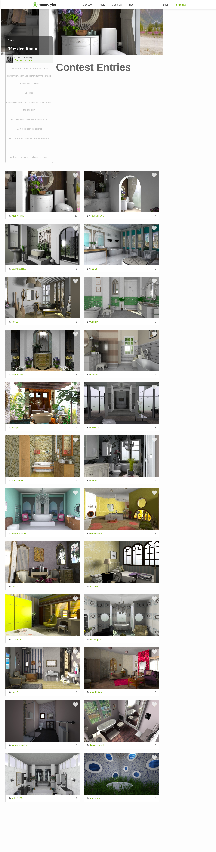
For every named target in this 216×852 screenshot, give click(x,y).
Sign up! (181, 4)
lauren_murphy (19, 745)
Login (166, 4)
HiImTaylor (95, 639)
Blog (131, 4)
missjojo (16, 427)
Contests (117, 4)
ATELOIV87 (17, 480)
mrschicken (96, 533)
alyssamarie (96, 798)
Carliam (94, 322)
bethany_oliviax (19, 533)
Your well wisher (23, 60)
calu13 (93, 269)
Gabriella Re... (19, 269)
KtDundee (95, 586)
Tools (102, 4)
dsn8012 (94, 427)
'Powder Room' (23, 48)
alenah (93, 480)
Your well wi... (18, 216)
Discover (88, 4)
